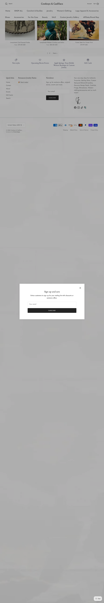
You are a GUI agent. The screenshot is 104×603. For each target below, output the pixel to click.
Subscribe (52, 310)
